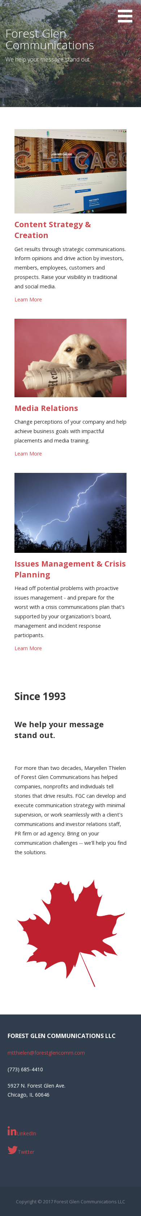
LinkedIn (26, 1133)
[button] (129, 20)
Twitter (26, 1151)
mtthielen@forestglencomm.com (46, 1052)
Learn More (28, 299)
